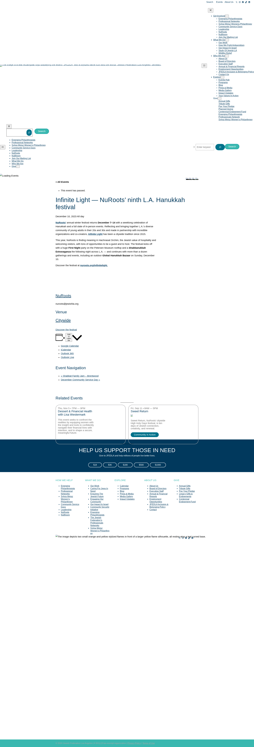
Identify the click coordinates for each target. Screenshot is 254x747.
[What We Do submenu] (227, 40)
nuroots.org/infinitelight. (94, 265)
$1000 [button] (158, 465)
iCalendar (66, 349)
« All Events (62, 182)
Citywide (63, 320)
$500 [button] (141, 465)
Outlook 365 (67, 353)
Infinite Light (95, 234)
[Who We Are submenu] (227, 56)
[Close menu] (210, 10)
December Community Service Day (80, 379)
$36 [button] (110, 465)
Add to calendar (69, 337)
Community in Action (145, 434)
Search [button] (209, 2)
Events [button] (219, 2)
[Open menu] (204, 66)
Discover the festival (66, 329)
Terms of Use (148, 743)
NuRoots (63, 296)
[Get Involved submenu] (227, 16)
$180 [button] (125, 465)
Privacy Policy (134, 743)
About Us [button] (229, 2)
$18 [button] (95, 465)
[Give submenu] (219, 98)
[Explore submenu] (222, 77)
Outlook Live (67, 357)
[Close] (194, 147)
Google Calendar (70, 346)
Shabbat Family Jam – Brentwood (80, 376)
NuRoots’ (61, 222)
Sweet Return (139, 411)
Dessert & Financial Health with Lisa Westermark (75, 413)
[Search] (29, 132)
